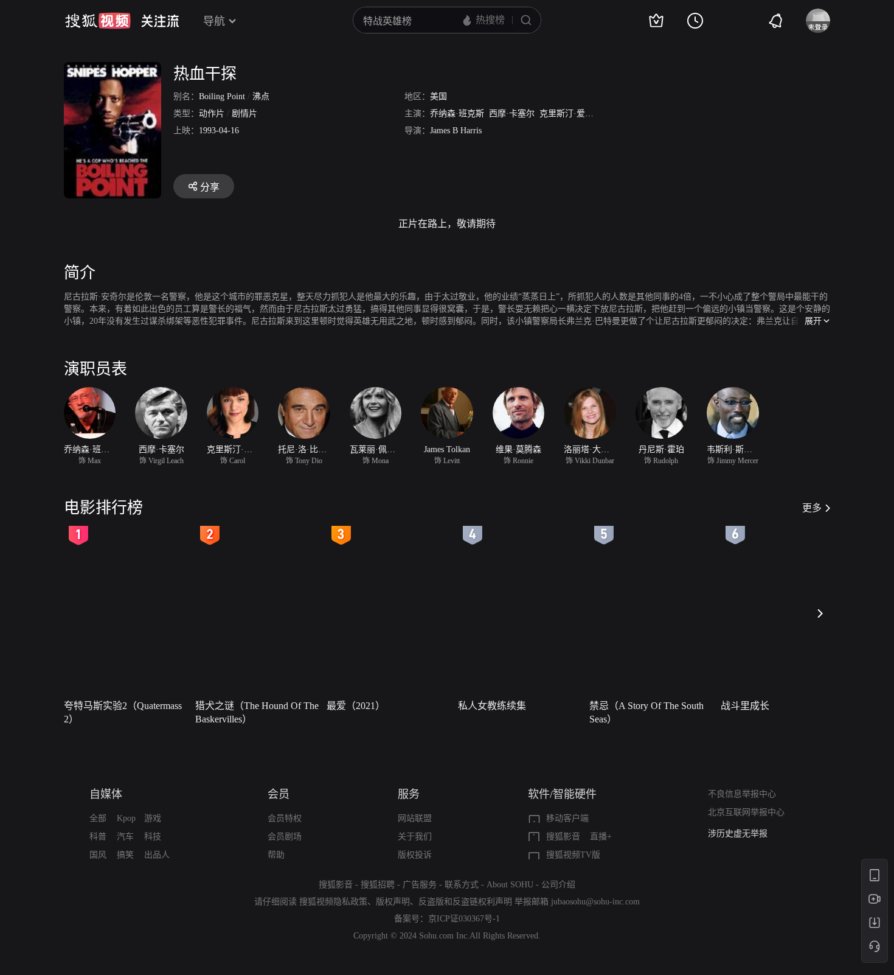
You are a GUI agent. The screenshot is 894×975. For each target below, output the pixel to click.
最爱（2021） (356, 706)
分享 (210, 187)
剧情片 (244, 113)
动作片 (211, 113)
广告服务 (420, 884)
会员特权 (285, 818)
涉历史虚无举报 (738, 833)
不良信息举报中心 (742, 794)
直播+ (601, 836)
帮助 (276, 854)
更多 (812, 508)
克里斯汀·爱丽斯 (570, 113)
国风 (97, 854)
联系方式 (462, 884)
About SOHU (510, 884)
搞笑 (125, 854)
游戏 (152, 818)
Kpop (126, 818)
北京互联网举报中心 (746, 812)
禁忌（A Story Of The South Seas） (646, 712)
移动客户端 (567, 818)
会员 (278, 794)
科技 (152, 836)
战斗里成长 (745, 706)
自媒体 (105, 794)
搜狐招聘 (378, 884)
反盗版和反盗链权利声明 (465, 901)
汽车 (125, 836)
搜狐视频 (98, 21)
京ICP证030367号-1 (464, 918)
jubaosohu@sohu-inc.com (595, 901)
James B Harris (456, 130)
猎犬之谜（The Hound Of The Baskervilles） (257, 712)
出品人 (157, 854)
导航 (214, 21)
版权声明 (393, 901)
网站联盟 (415, 818)
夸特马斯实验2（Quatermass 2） (123, 712)
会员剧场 (285, 836)
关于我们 (415, 836)
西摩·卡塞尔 (512, 113)
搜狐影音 (563, 836)
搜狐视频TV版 (573, 854)
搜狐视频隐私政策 (333, 901)
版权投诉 (415, 854)
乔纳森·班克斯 (457, 113)
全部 (97, 818)
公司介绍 (558, 884)
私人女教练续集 (492, 706)
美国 (438, 96)
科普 (97, 836)
